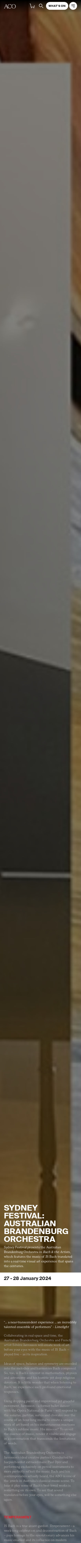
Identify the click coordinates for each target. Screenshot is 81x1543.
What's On (57, 6)
